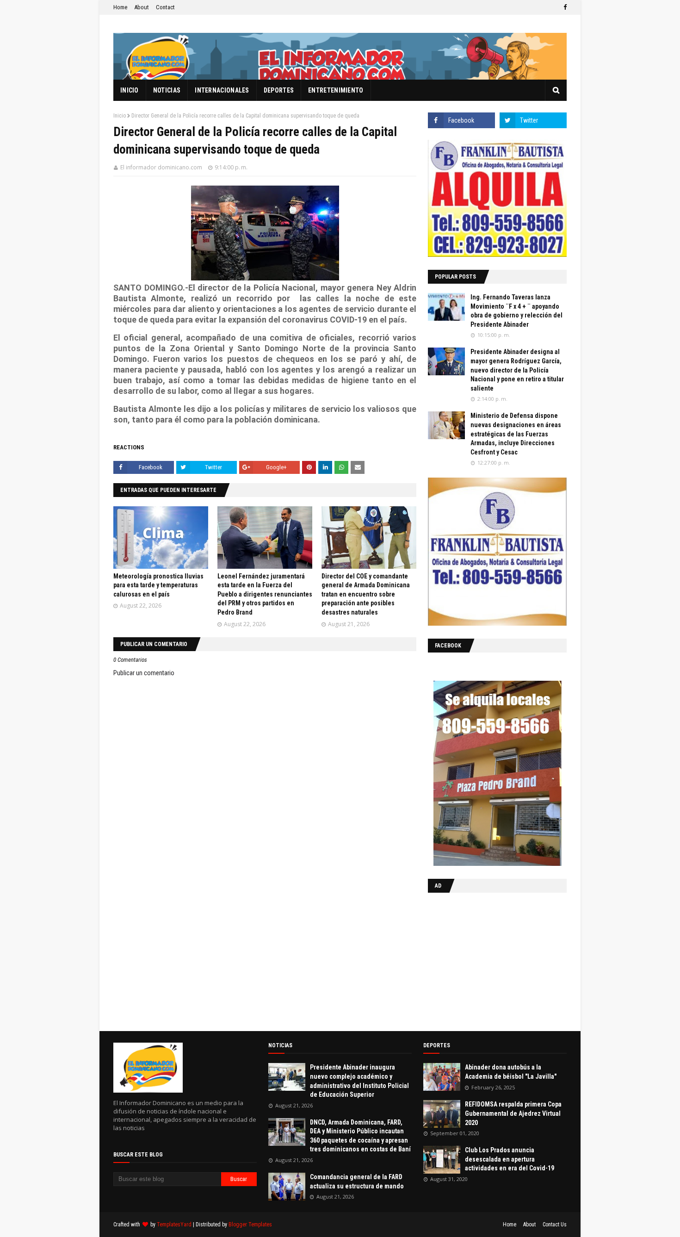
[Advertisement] (486, 960)
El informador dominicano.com (161, 167)
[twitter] (533, 120)
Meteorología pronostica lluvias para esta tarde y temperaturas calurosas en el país (158, 585)
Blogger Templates (250, 1224)
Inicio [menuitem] (129, 90)
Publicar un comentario (143, 673)
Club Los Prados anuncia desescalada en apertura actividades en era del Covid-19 (509, 1159)
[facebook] (564, 7)
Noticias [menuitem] (166, 90)
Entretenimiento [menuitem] (336, 90)
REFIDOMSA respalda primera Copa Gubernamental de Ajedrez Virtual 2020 (513, 1113)
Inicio (119, 115)
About (141, 7)
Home (120, 7)
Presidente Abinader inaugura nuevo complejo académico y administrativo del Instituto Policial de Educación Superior (359, 1080)
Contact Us (555, 1224)
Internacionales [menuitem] (222, 90)
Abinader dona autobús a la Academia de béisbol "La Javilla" (510, 1071)
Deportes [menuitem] (279, 90)
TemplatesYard (174, 1224)
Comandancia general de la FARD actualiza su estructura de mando (357, 1181)
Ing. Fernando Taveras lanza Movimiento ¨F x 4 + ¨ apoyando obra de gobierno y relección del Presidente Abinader (516, 310)
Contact (165, 7)
